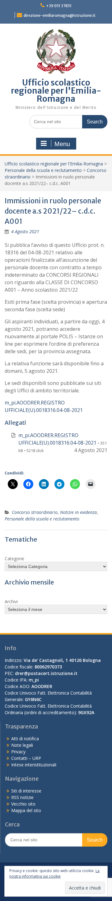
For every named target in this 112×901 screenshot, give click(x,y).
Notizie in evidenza (78, 512)
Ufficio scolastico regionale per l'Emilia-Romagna (56, 90)
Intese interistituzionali (33, 765)
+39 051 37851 (59, 5)
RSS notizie (22, 797)
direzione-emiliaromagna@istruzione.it (60, 15)
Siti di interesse (26, 791)
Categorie (14, 558)
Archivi (11, 601)
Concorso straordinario (35, 512)
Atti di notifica (25, 739)
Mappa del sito (26, 810)
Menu (62, 144)
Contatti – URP (26, 758)
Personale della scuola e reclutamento (43, 170)
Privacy (18, 752)
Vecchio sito (23, 804)
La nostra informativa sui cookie (54, 873)
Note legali (22, 745)
